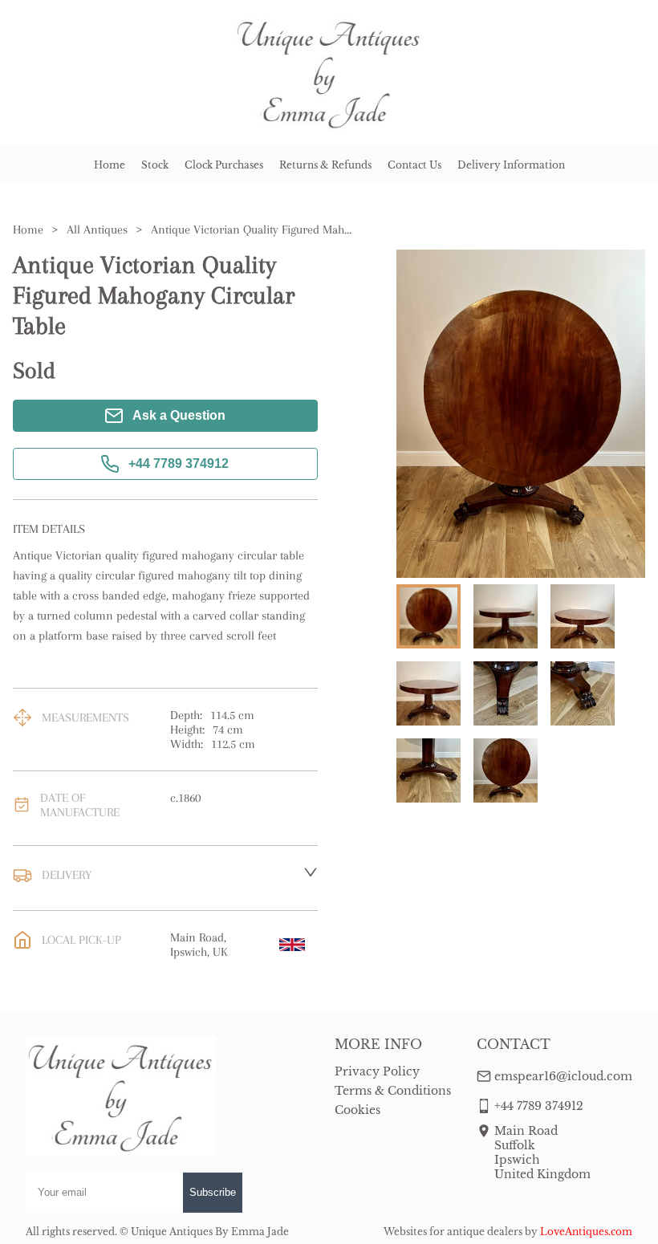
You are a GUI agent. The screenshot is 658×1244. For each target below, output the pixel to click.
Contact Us (414, 165)
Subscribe (212, 1192)
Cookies (357, 1110)
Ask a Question (178, 415)
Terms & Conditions (393, 1090)
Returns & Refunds (325, 165)
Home (109, 165)
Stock (155, 165)
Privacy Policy (377, 1071)
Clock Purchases (224, 165)
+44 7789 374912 (178, 463)
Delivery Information (511, 165)
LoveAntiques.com (586, 1232)
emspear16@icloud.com (563, 1076)
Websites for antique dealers (453, 1232)
